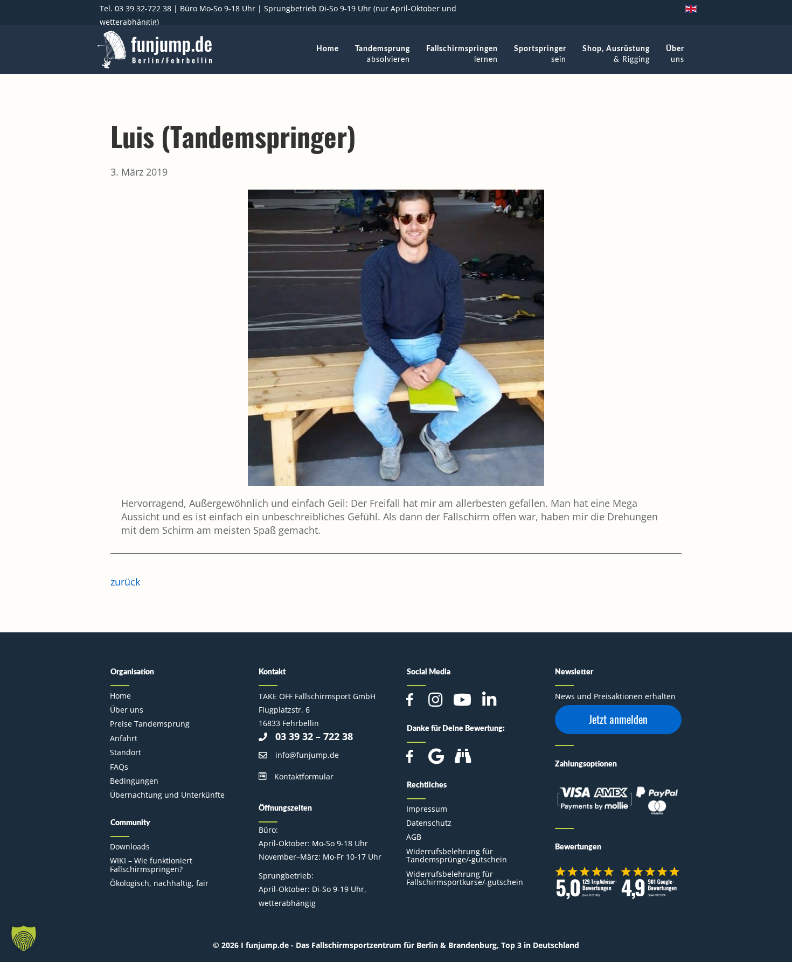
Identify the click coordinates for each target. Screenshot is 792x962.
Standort (125, 752)
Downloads (130, 846)
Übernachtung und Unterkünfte (167, 795)
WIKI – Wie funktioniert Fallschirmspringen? (151, 864)
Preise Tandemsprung (150, 724)
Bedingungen (134, 781)
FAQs (119, 767)
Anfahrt (123, 738)
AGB (413, 837)
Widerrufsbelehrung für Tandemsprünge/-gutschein (456, 855)
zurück (125, 581)
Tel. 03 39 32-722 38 (135, 8)
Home (120, 696)
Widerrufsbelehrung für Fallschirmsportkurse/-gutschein (464, 878)
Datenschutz (428, 823)
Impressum (426, 809)
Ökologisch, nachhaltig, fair (159, 883)
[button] (618, 719)
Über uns (126, 710)
